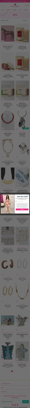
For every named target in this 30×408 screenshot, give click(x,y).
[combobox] (17, 201)
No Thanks (22, 211)
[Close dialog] (28, 196)
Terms (26, 207)
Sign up (22, 209)
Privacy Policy (23, 207)
